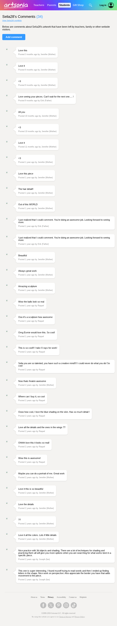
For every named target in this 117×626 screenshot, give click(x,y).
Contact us (73, 597)
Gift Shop (78, 5)
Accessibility (61, 597)
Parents (51, 5)
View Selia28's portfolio (12, 21)
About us (34, 597)
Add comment (14, 37)
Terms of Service (65, 617)
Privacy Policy (80, 617)
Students (64, 5)
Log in (103, 5)
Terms (42, 597)
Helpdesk (83, 597)
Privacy (51, 597)
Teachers (39, 5)
